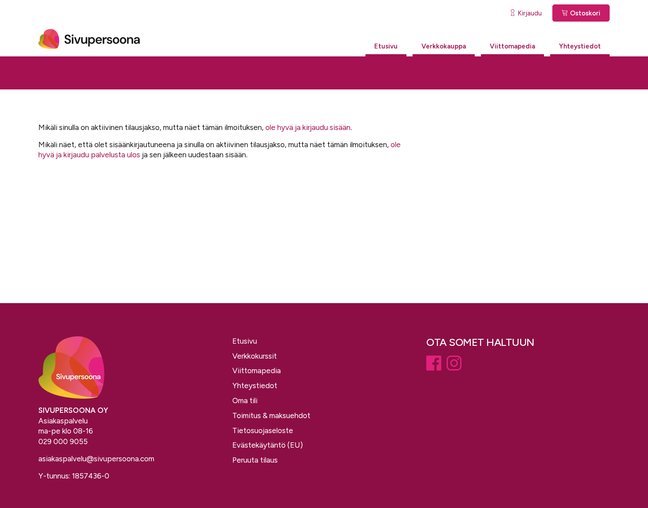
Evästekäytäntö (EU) (267, 445)
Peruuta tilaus (255, 460)
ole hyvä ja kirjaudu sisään (307, 127)
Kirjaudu (529, 13)
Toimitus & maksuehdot (271, 415)
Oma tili (244, 400)
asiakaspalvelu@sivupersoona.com (96, 458)
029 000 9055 (63, 441)
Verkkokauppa (443, 46)
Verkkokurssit (254, 356)
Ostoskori (584, 13)
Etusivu (386, 46)
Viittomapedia (512, 46)
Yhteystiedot (580, 46)
